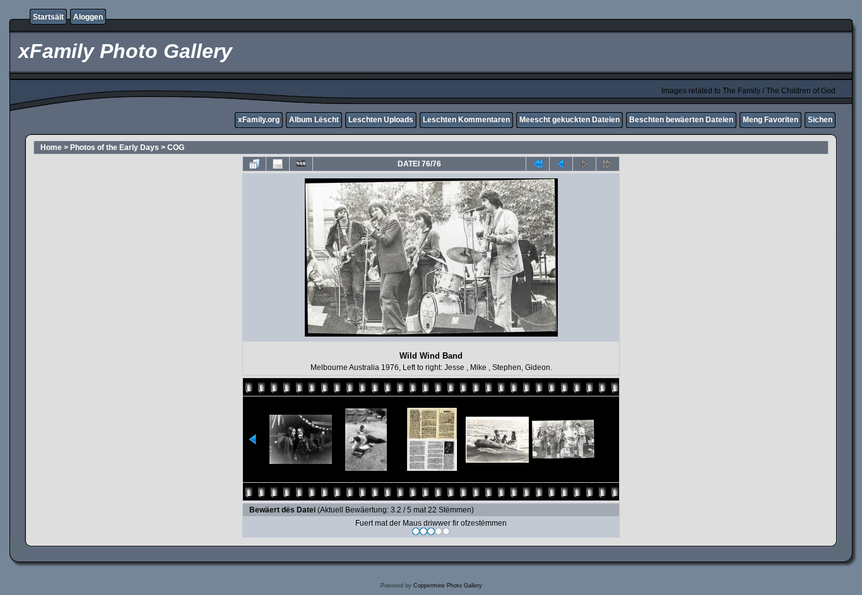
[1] (416, 531)
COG (175, 147)
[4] (438, 531)
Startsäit (48, 17)
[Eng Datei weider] (561, 164)
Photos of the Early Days (114, 147)
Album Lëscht (314, 119)
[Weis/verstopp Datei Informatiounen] (277, 164)
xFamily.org (259, 119)
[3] (431, 531)
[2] (423, 531)
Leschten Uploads (380, 119)
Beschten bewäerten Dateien (681, 119)
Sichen (820, 119)
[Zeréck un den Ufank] (537, 164)
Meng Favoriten (770, 119)
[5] (446, 531)
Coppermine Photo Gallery (447, 585)
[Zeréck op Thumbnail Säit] (254, 164)
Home (51, 147)
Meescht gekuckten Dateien (569, 119)
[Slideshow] (301, 164)
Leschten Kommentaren (466, 119)
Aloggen (88, 17)
